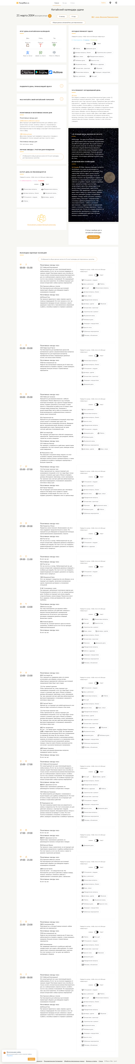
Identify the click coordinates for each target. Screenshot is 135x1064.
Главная (56, 3)
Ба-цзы (65, 3)
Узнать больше (93, 237)
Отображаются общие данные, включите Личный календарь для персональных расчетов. (41, 157)
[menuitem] (57, 3)
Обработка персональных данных (74, 1061)
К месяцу (62, 16)
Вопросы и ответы (91, 1061)
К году (74, 16)
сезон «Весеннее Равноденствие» (105, 17)
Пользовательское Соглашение (53, 1061)
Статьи (72, 3)
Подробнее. (10, 1055)
